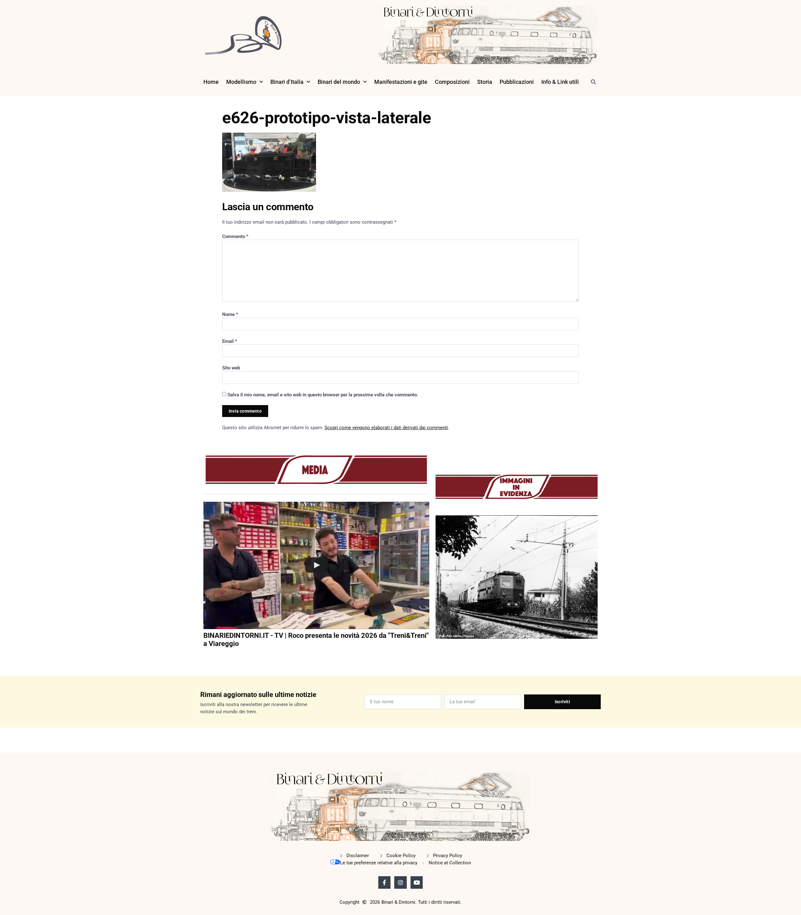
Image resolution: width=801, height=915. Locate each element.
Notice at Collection (450, 863)
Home (211, 82)
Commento (235, 236)
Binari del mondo (339, 82)
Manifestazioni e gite (400, 82)
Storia (484, 82)
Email (229, 341)
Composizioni (452, 82)
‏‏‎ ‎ (204, 656)
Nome (230, 314)
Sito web (231, 368)
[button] (593, 82)
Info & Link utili (560, 82)
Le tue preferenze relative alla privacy (378, 863)
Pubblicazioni (517, 82)
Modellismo (241, 82)
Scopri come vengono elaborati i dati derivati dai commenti (386, 427)
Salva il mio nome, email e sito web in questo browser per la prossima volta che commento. (322, 395)
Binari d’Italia (287, 82)
